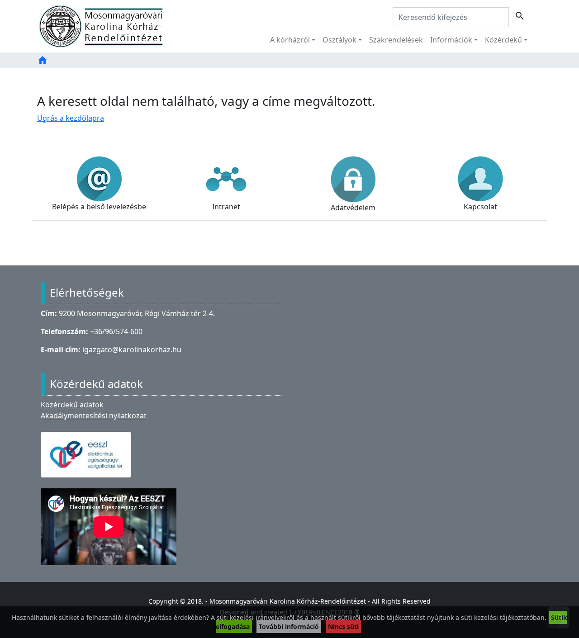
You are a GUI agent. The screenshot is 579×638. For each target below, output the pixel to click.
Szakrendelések (396, 40)
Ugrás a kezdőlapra (70, 118)
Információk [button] (451, 40)
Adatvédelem (353, 208)
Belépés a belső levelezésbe (99, 207)
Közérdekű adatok (72, 405)
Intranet (226, 207)
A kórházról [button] (290, 40)
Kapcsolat (480, 207)
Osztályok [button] (339, 40)
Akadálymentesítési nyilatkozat (94, 416)
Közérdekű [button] (503, 40)
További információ (289, 626)
